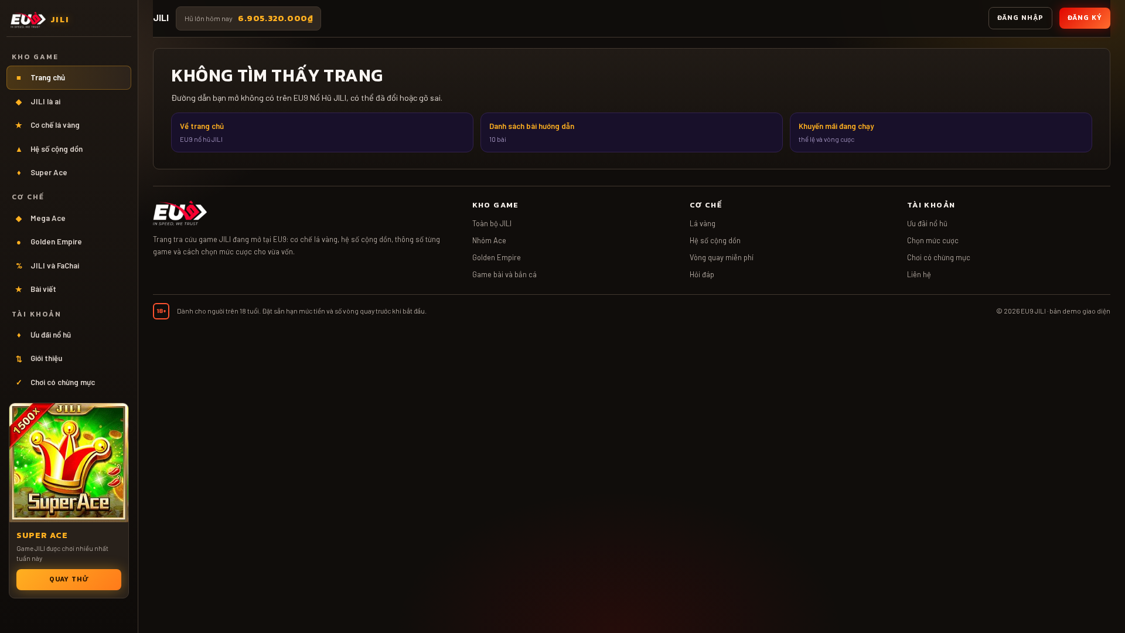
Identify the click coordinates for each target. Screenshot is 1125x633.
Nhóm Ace (489, 240)
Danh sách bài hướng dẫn (531, 132)
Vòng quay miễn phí (722, 257)
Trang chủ (40, 77)
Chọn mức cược (933, 240)
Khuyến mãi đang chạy (836, 132)
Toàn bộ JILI (492, 223)
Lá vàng (702, 223)
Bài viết (35, 289)
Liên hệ (919, 274)
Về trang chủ (202, 132)
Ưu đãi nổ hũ (44, 334)
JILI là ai (38, 101)
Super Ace (42, 172)
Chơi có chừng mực (56, 382)
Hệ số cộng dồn (49, 149)
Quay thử (69, 579)
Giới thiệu (39, 358)
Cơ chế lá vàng (47, 125)
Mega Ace (41, 218)
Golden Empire (49, 241)
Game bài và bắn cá (504, 274)
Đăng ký (1085, 17)
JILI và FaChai (48, 265)
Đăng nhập (1020, 17)
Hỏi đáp (702, 274)
